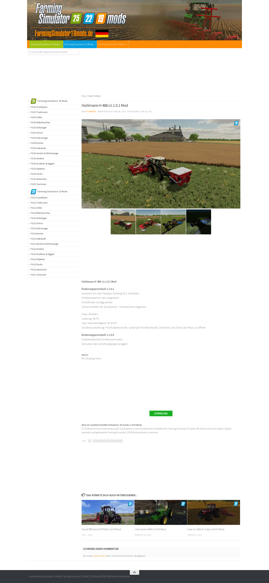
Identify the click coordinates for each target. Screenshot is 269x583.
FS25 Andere (37, 158)
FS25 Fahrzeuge (39, 137)
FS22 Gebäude (38, 238)
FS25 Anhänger (39, 127)
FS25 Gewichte (39, 178)
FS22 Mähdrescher (40, 212)
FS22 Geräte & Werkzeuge (44, 243)
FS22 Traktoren (91, 96)
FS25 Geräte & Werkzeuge (44, 153)
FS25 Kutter (37, 142)
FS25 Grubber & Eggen (42, 163)
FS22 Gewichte (39, 269)
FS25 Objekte (38, 168)
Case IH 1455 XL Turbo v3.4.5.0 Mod (205, 529)
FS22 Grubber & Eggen (42, 254)
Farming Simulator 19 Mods (111, 44)
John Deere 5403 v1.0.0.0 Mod (150, 529)
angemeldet (99, 555)
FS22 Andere (37, 248)
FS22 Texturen (38, 274)
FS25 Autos (37, 132)
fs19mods (91, 111)
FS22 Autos (37, 223)
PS (90, 441)
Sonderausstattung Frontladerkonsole (108, 441)
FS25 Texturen (38, 184)
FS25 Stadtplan (39, 106)
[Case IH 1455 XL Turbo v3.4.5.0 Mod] (213, 512)
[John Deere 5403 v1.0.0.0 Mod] (160, 512)
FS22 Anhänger (39, 218)
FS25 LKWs (36, 117)
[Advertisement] (161, 71)
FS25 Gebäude (38, 148)
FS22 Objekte (38, 259)
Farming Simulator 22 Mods (78, 44)
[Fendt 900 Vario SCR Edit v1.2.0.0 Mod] (108, 512)
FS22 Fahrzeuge (39, 228)
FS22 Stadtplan (39, 197)
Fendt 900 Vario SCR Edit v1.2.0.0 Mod (101, 529)
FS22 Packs (36, 264)
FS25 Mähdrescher (40, 122)
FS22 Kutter (37, 233)
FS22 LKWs (36, 207)
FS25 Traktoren (39, 112)
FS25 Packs (36, 173)
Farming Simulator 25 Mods (45, 44)
